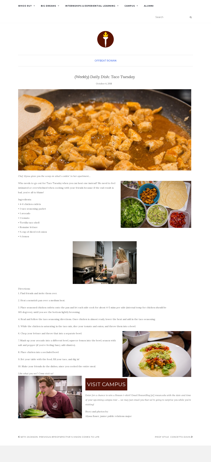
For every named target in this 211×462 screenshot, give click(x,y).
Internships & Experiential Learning (90, 6)
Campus (129, 6)
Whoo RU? (25, 6)
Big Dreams (48, 6)
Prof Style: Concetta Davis (173, 437)
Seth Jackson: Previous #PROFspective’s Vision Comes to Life (60, 437)
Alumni (149, 6)
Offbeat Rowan (106, 60)
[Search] (190, 17)
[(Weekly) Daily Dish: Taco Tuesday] (104, 130)
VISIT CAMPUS (106, 384)
